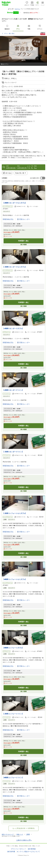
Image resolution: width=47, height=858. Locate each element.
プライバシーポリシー (18, 849)
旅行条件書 (11, 851)
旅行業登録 (32, 849)
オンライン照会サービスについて (28, 851)
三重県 (28, 834)
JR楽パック (19, 834)
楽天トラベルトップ (8, 834)
